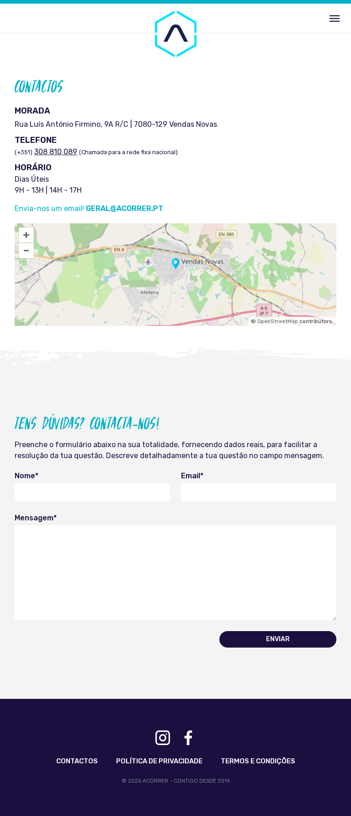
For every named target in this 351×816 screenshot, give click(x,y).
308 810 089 (55, 151)
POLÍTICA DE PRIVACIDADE (159, 761)
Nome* (26, 475)
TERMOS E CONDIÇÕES (258, 761)
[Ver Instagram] (162, 737)
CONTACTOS (77, 761)
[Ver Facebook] (188, 737)
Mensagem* (36, 517)
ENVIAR (278, 639)
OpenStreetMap (277, 321)
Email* (192, 475)
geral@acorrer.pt (124, 208)
